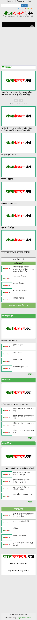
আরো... (31, 502)
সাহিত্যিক (8, 443)
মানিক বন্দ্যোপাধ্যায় (19, 535)
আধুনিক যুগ (9, 316)
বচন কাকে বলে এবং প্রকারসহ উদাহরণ (15, 252)
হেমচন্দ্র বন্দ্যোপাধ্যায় (9, 340)
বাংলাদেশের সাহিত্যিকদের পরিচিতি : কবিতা (17, 468)
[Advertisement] (18, 46)
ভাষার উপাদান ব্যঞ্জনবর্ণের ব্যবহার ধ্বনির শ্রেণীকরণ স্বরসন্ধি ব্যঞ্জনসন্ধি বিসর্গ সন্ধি (16, 93)
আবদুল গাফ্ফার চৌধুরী (21, 521)
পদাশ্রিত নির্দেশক (7, 228)
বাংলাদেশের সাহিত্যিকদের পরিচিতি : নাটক (21, 488)
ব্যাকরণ (8, 67)
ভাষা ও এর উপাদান (8, 155)
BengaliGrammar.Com (24, 618)
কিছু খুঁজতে (24, 5)
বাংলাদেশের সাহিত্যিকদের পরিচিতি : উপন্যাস (21, 473)
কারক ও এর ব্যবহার (9, 203)
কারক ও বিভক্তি (7, 179)
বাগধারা (8, 379)
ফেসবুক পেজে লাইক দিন (18, 305)
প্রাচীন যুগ (16, 528)
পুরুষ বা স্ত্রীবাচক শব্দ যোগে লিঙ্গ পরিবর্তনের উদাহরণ (23, 515)
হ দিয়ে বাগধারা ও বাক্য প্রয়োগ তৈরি (15, 404)
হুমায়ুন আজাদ (17, 359)
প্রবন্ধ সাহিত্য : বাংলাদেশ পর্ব (22, 494)
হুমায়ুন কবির (17, 352)
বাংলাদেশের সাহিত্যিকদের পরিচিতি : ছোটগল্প (21, 481)
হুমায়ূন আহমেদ (18, 345)
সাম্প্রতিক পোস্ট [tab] (18, 259)
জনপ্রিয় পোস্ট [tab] (18, 263)
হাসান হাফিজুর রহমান (20, 367)
